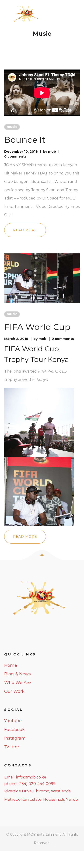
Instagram (15, 738)
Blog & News (17, 674)
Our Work (14, 691)
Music (12, 127)
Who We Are (17, 682)
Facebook (14, 729)
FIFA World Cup (37, 327)
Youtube (13, 720)
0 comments (15, 156)
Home (10, 665)
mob (52, 151)
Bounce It (25, 140)
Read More (25, 230)
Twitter (11, 747)
